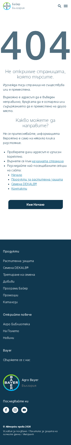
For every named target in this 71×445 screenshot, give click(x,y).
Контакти (19, 188)
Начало (16, 175)
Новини (8, 338)
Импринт (28, 434)
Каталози (10, 302)
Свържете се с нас (16, 360)
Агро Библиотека (16, 324)
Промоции (10, 295)
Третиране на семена (19, 274)
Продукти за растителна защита (37, 179)
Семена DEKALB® (24, 184)
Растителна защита (18, 261)
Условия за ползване (15, 431)
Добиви (8, 281)
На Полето (11, 331)
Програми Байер (15, 288)
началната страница (48, 161)
